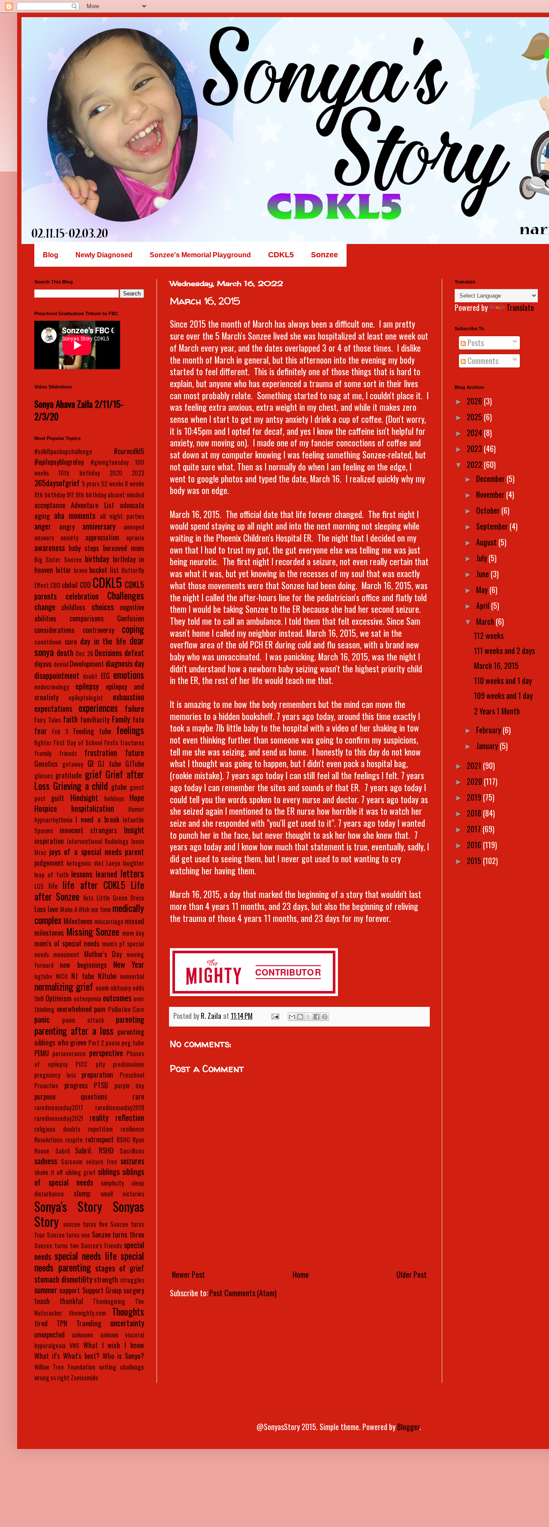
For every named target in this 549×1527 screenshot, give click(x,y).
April (483, 605)
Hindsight (84, 797)
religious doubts (57, 1128)
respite (74, 1139)
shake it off (48, 1172)
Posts (475, 342)
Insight (134, 829)
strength (106, 1279)
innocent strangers (88, 830)
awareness (49, 547)
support (69, 1290)
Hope (137, 797)
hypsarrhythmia (53, 819)
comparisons (86, 618)
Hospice (45, 808)
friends (68, 753)
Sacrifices (132, 1150)
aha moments (74, 515)
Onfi (39, 998)
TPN (62, 1323)
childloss (73, 607)
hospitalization (92, 808)
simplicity (112, 1182)
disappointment (56, 675)
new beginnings (83, 965)
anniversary (98, 526)
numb (102, 987)
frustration (100, 752)
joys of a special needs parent (96, 851)
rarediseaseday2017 (58, 1107)
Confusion (130, 618)
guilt (57, 798)
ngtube (43, 976)
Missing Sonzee (93, 931)
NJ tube (82, 976)
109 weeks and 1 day (503, 695)
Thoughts (128, 1311)
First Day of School (78, 742)
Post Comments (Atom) (243, 1292)
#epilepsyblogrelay (59, 462)
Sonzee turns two (56, 1245)
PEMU (41, 1053)
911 (70, 494)
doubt (90, 676)
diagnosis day (125, 663)
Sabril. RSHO (94, 1150)
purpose (44, 1096)
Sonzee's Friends (101, 1245)
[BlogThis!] (300, 1016)
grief (93, 774)
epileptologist (86, 697)
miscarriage (109, 921)
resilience (132, 1128)
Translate (520, 307)
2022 (475, 464)
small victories (122, 1193)
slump (82, 1193)
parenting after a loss (74, 1030)
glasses (43, 775)
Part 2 (96, 1042)
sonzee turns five (85, 1224)
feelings (130, 730)
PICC (81, 1064)
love (53, 909)
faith (70, 719)
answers (44, 537)
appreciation (102, 537)
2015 (475, 860)
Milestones (78, 921)
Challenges (125, 595)
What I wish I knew (113, 1345)
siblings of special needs (89, 1177)
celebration (82, 596)
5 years (91, 483)
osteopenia (87, 998)
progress (76, 1085)
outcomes (117, 997)
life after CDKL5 (94, 885)
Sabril (62, 1150)
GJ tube (109, 764)
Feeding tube (92, 731)
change (44, 606)
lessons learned (94, 873)
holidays (114, 798)
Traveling (88, 1323)
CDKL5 (107, 582)
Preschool (132, 1074)
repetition (100, 1128)
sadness (45, 1160)
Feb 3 (60, 731)
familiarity (94, 719)
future (134, 752)
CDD (85, 585)
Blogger (408, 1426)
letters (132, 873)
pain (100, 1009)
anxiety (69, 537)
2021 (475, 765)
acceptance (49, 505)
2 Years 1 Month (497, 711)
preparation (97, 1074)
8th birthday (49, 494)
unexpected (49, 1334)
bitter (63, 570)
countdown (47, 641)
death (65, 652)
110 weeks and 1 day (503, 680)
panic (42, 1019)
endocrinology (51, 686)
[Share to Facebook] (316, 1016)
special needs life (85, 1255)
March (486, 621)
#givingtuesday (109, 462)
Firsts (111, 742)
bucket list (104, 570)
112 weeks (489, 635)
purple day (130, 1085)
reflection (129, 1117)
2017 (475, 828)
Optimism (58, 998)
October (488, 510)
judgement (48, 863)
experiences (98, 707)
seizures (132, 1160)
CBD (55, 585)
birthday (97, 558)
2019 (475, 797)
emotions (128, 674)
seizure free (102, 1161)
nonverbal (132, 976)
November (491, 494)
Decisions (108, 652)
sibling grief (80, 1172)
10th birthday (79, 472)
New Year (128, 964)
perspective (106, 1052)
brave (80, 570)
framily (42, 753)
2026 (475, 401)
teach (42, 1301)
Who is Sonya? (123, 1356)
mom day (133, 932)
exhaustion (128, 696)
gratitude (68, 775)
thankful (71, 1301)
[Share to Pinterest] (324, 1016)
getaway (72, 763)
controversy (98, 630)
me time (101, 909)
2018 (475, 813)
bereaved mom (123, 548)
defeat (134, 652)
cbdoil (70, 585)
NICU (62, 976)
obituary (120, 987)
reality (99, 1117)
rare (138, 1096)
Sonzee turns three (118, 1234)
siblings (109, 1171)
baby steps (84, 548)
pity (100, 1064)
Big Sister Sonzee (58, 559)
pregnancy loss (55, 1074)
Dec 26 (84, 653)
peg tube (132, 1042)
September (493, 526)
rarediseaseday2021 (58, 1118)
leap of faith (51, 874)
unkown (109, 1334)
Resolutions (48, 1139)
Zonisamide (84, 1377)
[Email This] (292, 1016)
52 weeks (112, 483)
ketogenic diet (85, 862)
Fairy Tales (47, 719)
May (482, 589)
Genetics (46, 764)
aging (42, 516)
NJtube (107, 976)
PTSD (101, 1085)
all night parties (122, 516)
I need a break (97, 819)
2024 (475, 432)
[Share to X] (308, 1016)
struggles (132, 1279)
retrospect (99, 1139)
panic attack (83, 1019)
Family (121, 719)
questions (94, 1096)
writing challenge (121, 1366)
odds (138, 987)
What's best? (81, 1356)
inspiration (49, 841)
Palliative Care (126, 1009)
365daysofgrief (57, 482)
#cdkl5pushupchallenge (63, 451)
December (491, 478)
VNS (74, 1345)
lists (88, 897)
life (52, 886)
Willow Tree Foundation (64, 1366)
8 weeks (134, 483)
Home (301, 1274)
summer (45, 1289)
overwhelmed (74, 1009)
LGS (39, 886)
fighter (42, 742)
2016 (475, 844)
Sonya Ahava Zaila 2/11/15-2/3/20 (79, 410)
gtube (119, 787)
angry (67, 526)
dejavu (43, 664)
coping (133, 628)
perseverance (69, 1053)
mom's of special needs (67, 943)
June (483, 573)
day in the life (103, 641)
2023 (138, 472)
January (488, 745)
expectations (53, 708)
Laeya (113, 862)
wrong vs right (51, 1377)
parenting (130, 1019)
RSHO (123, 1139)
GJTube (134, 764)
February (489, 729)
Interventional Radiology (97, 841)
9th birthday (90, 494)
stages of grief (119, 1268)
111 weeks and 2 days (504, 650)
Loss (40, 909)
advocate (132, 505)
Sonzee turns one (68, 1234)
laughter (133, 862)
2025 (475, 416)
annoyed (134, 526)
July (482, 557)
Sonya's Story (68, 1206)
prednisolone (128, 1064)
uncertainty (127, 1322)
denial (61, 664)
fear (40, 730)
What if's (47, 1356)
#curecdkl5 (129, 451)
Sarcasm (71, 1161)
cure (71, 641)
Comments (482, 360)
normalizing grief (63, 986)
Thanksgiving (109, 1301)
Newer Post (188, 1274)
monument (66, 954)
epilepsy (87, 686)
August (487, 542)
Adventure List (92, 505)
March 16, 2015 (496, 665)
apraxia (135, 537)
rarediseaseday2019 (119, 1107)
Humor (136, 808)
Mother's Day (103, 954)
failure (134, 708)
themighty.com (87, 1312)
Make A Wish (75, 909)
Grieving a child (80, 785)
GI (90, 763)
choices (103, 606)
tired (41, 1323)
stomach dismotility (63, 1279)
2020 (115, 472)
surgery (134, 1290)
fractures (132, 742)
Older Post (411, 1274)
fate (138, 719)
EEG (105, 676)
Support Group (101, 1290)
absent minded (126, 494)
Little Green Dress (120, 897)
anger (42, 526)
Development (86, 664)
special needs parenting (89, 1261)
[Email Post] (274, 1016)
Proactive (46, 1085)
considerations (54, 630)
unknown (82, 1334)
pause (113, 1042)
